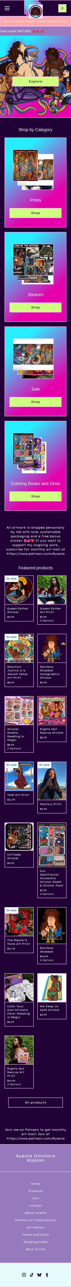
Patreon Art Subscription (35, 1220)
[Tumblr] (47, 1275)
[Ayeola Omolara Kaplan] (36, 11)
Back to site (35, 1249)
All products (35, 1102)
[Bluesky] (39, 1275)
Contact (35, 1205)
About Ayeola (36, 1213)
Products (35, 1191)
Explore (35, 81)
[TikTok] (31, 1275)
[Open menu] (7, 8)
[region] (35, 31)
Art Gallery (36, 1227)
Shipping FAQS (35, 1242)
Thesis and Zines (35, 1234)
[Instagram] (24, 1275)
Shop (35, 213)
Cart (35, 1198)
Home (35, 1183)
